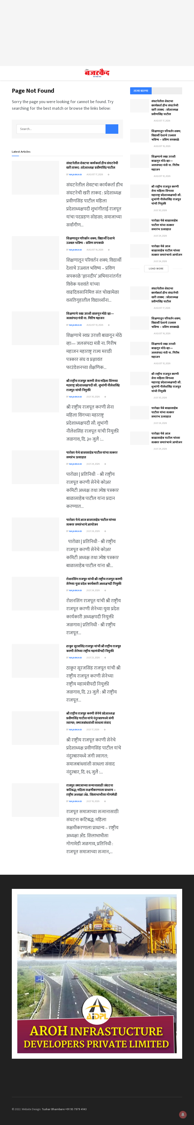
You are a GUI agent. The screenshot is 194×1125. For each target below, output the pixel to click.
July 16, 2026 (92, 801)
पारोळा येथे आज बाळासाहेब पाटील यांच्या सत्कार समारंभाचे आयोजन (91, 522)
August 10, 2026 (94, 325)
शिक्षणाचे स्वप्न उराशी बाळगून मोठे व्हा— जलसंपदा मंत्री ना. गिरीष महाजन (90, 316)
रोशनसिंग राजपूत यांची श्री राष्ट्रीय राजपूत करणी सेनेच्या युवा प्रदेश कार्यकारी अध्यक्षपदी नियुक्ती (94, 581)
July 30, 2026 (93, 397)
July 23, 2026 (93, 658)
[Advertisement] (97, 33)
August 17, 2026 (94, 174)
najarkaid (75, 174)
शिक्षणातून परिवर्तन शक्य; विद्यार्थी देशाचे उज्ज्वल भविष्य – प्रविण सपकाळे (90, 241)
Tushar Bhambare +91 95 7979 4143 (64, 1109)
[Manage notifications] (183, 1114)
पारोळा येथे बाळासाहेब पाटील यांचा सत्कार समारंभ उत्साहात (92, 455)
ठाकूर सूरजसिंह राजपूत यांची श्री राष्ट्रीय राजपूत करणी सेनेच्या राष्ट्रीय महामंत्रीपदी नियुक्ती (93, 649)
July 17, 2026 (92, 730)
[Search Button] (112, 129)
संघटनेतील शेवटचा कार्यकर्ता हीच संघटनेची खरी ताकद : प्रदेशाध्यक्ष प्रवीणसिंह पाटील (92, 165)
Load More (156, 269)
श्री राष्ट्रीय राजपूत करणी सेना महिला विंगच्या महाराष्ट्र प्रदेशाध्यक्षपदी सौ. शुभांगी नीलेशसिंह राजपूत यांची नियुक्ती (93, 385)
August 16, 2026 (94, 250)
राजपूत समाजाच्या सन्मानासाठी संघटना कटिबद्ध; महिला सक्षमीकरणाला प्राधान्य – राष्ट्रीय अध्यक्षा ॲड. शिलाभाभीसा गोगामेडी (91, 790)
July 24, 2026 (93, 464)
